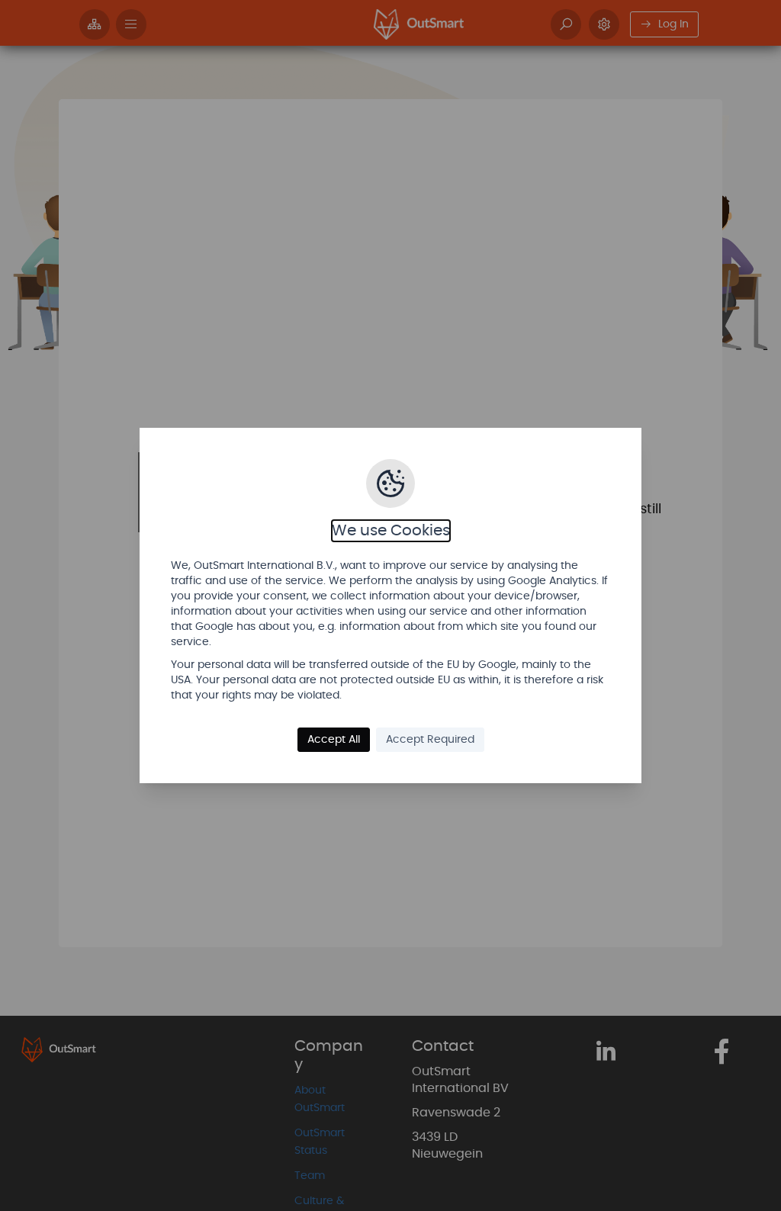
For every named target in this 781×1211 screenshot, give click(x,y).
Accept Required (430, 739)
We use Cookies (391, 530)
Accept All (333, 739)
